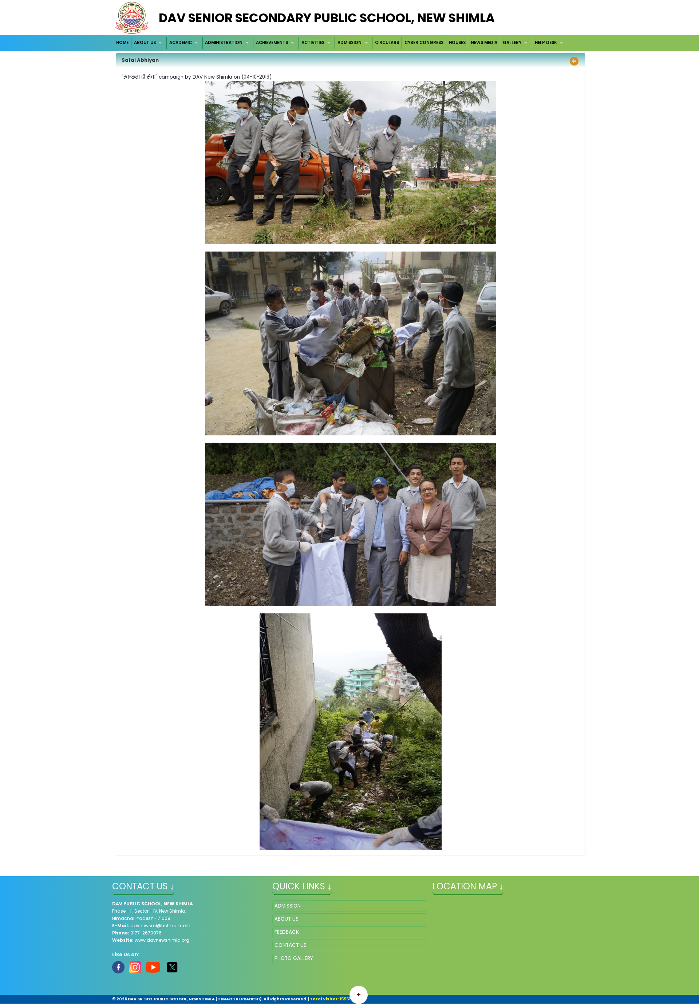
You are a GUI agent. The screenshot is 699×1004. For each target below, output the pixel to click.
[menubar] (341, 43)
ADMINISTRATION (223, 43)
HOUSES (457, 43)
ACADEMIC (180, 43)
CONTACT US (291, 945)
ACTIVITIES (312, 43)
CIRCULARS (387, 43)
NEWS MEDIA (484, 43)
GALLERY (512, 43)
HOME (122, 43)
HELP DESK (546, 43)
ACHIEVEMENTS (272, 43)
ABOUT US (145, 43)
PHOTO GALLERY (294, 958)
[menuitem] (123, 43)
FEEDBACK (287, 932)
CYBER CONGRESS (423, 43)
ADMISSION (349, 43)
